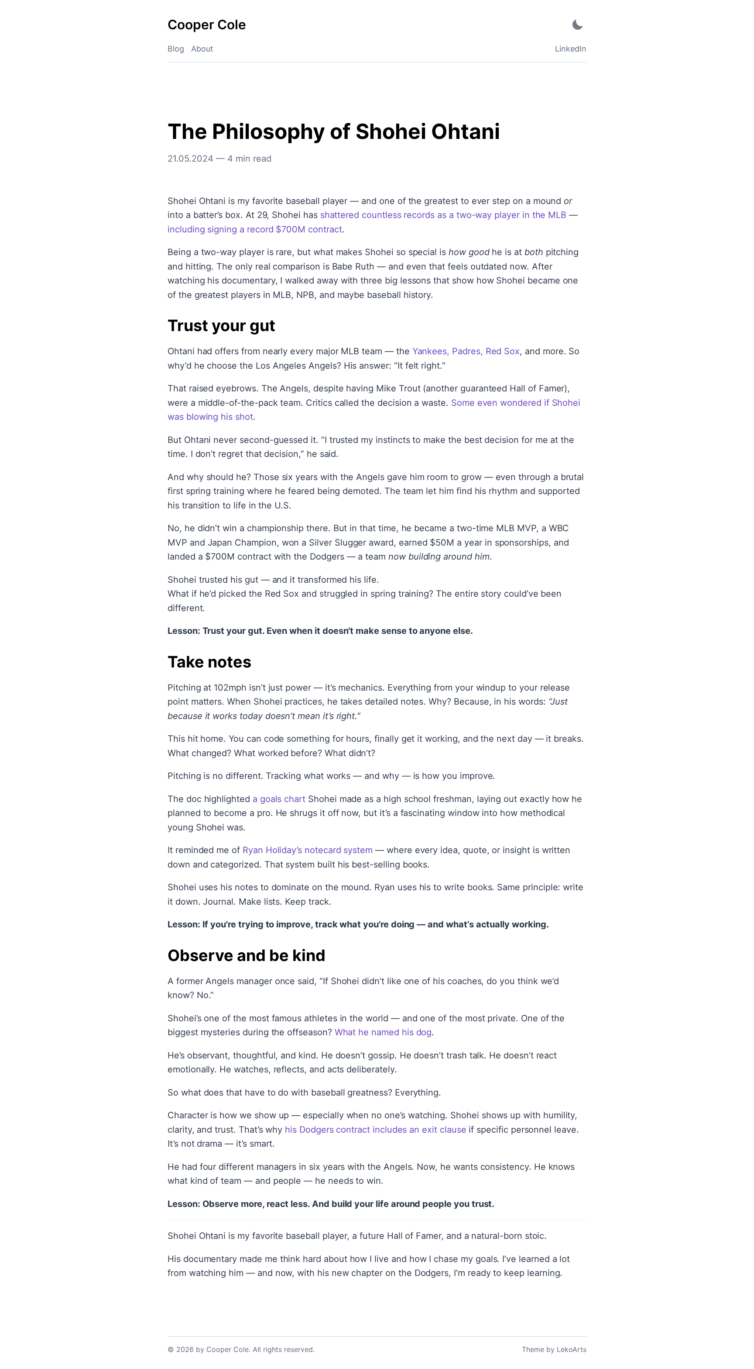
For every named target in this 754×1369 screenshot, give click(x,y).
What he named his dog (383, 1032)
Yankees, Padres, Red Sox (466, 351)
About (202, 48)
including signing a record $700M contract (255, 229)
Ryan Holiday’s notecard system (308, 850)
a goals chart (279, 799)
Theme (533, 1349)
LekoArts (571, 1349)
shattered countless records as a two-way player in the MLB (443, 215)
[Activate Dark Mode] (577, 24)
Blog (176, 48)
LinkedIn (570, 48)
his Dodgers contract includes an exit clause (375, 1129)
